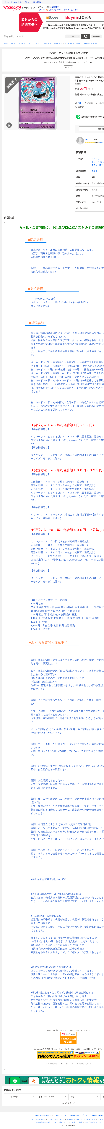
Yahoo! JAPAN (97, 1115)
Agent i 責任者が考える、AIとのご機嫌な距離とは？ (25, 2)
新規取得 (55, 7)
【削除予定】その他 (90, 43)
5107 (101, 142)
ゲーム (36, 43)
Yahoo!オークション (42, 1115)
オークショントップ (9, 43)
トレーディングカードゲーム (51, 43)
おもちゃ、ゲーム (25, 43)
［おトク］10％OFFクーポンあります (63, 10)
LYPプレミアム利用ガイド (85, 1119)
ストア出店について (60, 1122)
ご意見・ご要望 (76, 1122)
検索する (86, 36)
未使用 (94, 171)
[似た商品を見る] (9, 125)
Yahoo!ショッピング (78, 1115)
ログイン (41, 10)
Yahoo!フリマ (60, 1115)
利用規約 (70, 1119)
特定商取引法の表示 (43, 1122)
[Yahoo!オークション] (19, 6)
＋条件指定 (96, 36)
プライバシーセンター (56, 1119)
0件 (79, 103)
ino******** (89, 139)
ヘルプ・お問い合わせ (93, 1122)
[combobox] (34, 36)
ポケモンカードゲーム (72, 43)
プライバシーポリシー (37, 1119)
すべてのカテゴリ (72, 36)
